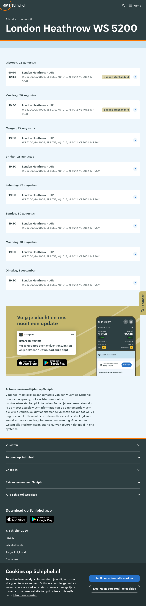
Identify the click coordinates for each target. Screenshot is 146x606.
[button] (142, 303)
